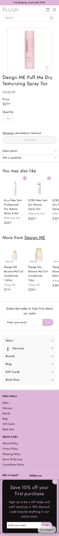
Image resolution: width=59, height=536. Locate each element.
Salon (6, 403)
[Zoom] (47, 67)
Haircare (7, 408)
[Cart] (47, 9)
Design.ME (9, 92)
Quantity (8, 112)
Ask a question (12, 158)
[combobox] (29, 17)
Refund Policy (10, 443)
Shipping (8, 133)
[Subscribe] (46, 525)
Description (10, 151)
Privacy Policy (10, 448)
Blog (5, 418)
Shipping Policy (11, 454)
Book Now (8, 429)
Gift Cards (9, 424)
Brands (6, 413)
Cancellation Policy (13, 464)
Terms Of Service (12, 459)
